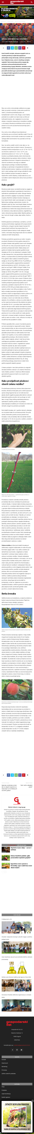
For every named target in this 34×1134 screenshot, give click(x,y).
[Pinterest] (23, 48)
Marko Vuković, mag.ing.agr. (12, 41)
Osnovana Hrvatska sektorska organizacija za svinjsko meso (16, 996)
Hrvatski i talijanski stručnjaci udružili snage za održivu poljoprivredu (17, 938)
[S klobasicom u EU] (17, 927)
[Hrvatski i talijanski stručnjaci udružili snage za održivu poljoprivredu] (17, 947)
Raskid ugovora (6, 1097)
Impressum (5, 1063)
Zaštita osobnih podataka (9, 1073)
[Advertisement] (17, 90)
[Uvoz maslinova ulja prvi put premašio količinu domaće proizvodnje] (17, 968)
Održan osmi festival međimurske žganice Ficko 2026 (16, 977)
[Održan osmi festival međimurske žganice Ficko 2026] (17, 985)
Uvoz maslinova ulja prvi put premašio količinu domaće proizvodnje (17, 958)
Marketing (4, 1066)
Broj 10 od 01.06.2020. (20, 21)
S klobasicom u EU (7, 919)
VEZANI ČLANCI (12, 845)
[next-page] (5, 872)
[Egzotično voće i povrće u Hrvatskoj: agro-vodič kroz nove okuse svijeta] (6, 866)
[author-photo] (17, 805)
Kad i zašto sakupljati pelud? (26, 786)
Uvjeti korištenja (6, 1093)
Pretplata (4, 1090)
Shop (3, 1086)
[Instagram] (17, 1050)
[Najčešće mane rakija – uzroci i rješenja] (6, 850)
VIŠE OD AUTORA (21, 845)
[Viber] (20, 48)
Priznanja (4, 1070)
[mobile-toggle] (2, 2)
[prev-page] (3, 872)
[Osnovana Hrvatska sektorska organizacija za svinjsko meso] (17, 1005)
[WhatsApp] (16, 48)
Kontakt (4, 1059)
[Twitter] (12, 48)
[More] (27, 48)
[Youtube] (21, 1050)
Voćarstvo (26, 36)
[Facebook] (8, 48)
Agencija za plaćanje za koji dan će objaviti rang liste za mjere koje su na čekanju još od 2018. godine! (9, 788)
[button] (31, 2)
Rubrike (20, 36)
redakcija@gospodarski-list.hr (22, 1045)
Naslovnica (3, 21)
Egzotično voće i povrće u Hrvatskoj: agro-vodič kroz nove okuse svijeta (21, 865)
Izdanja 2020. (10, 21)
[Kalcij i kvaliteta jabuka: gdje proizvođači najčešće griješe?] (6, 858)
